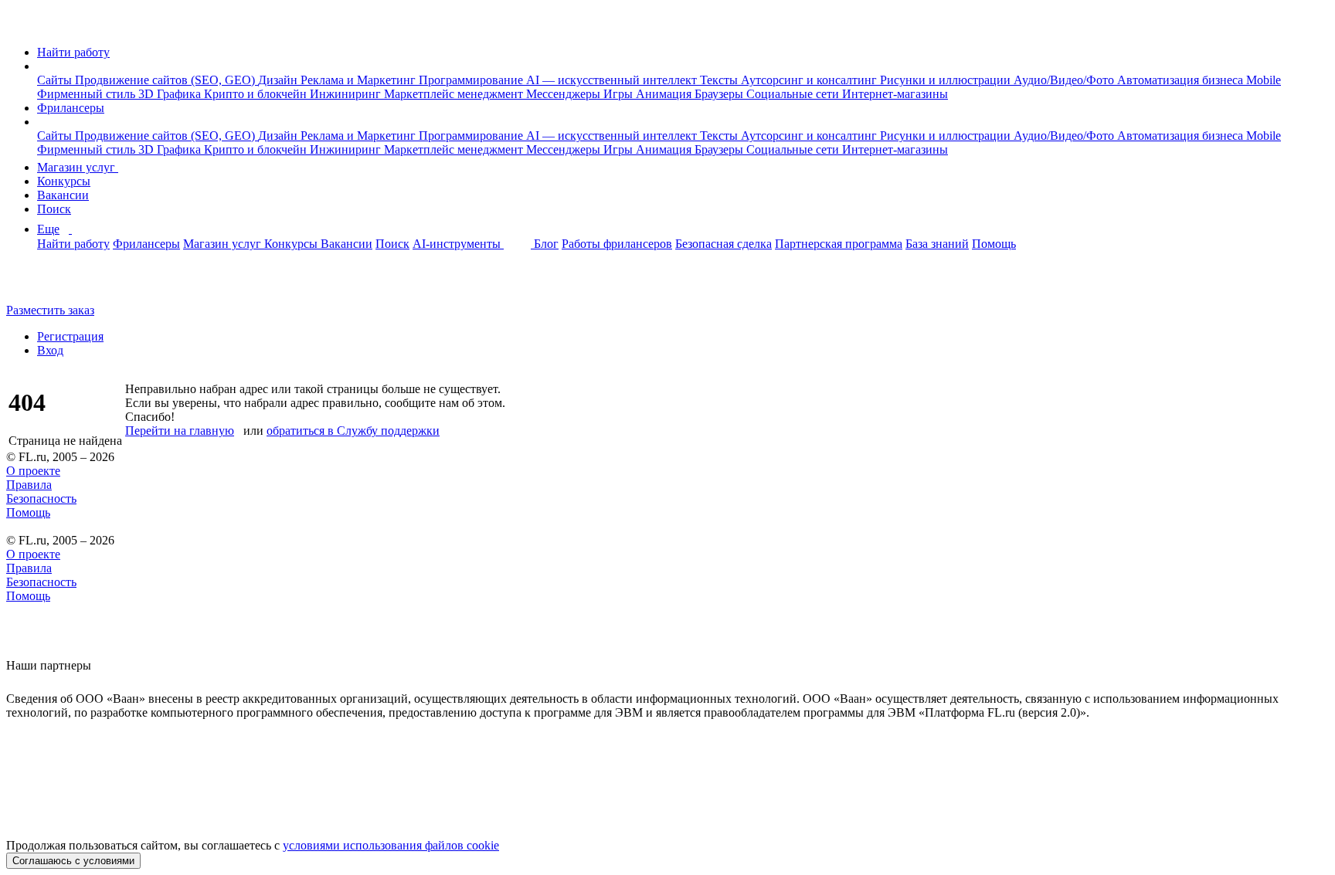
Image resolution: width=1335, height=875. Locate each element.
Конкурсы (63, 181)
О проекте (33, 470)
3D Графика (171, 93)
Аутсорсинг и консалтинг (810, 79)
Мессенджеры (564, 93)
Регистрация (70, 336)
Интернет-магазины (895, 93)
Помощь (994, 243)
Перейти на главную (179, 430)
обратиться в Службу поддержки (353, 430)
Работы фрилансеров (617, 243)
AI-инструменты (458, 243)
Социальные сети (794, 93)
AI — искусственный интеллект (613, 79)
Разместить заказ (50, 310)
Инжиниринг (347, 93)
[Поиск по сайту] (49, 283)
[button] (41, 66)
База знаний (937, 243)
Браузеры (720, 93)
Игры (619, 93)
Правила (29, 484)
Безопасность (41, 498)
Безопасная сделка (723, 243)
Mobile (1263, 79)
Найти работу (73, 52)
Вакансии (63, 195)
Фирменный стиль (87, 93)
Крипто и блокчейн (257, 93)
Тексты (720, 79)
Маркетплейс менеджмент (455, 93)
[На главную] (20, 25)
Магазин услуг (77, 167)
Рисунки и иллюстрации (947, 79)
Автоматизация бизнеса (1181, 79)
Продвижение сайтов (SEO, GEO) (166, 79)
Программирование (472, 79)
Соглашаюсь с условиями (73, 861)
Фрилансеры (70, 107)
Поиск (54, 208)
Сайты (56, 79)
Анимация (665, 93)
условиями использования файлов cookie (391, 845)
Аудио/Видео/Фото (1065, 79)
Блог (546, 243)
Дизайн (279, 79)
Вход (50, 350)
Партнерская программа (838, 243)
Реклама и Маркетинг (360, 79)
